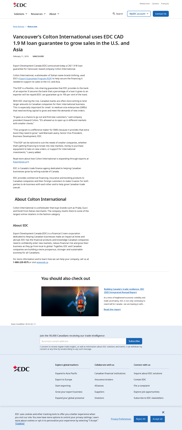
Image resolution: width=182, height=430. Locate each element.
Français (165, 3)
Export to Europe (63, 379)
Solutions (19, 13)
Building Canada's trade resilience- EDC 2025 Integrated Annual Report (124, 291)
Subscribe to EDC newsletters (148, 397)
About (52, 13)
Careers (155, 3)
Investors (99, 397)
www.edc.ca (42, 262)
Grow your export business (68, 391)
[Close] (163, 412)
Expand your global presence (69, 397)
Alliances (99, 385)
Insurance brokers (104, 379)
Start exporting (62, 385)
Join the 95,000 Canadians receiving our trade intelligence (72, 335)
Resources (37, 13)
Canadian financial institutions (110, 373)
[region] (91, 418)
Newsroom (145, 3)
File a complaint (142, 385)
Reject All (141, 418)
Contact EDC (140, 379)
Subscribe (134, 341)
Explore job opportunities (146, 391)
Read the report (112, 309)
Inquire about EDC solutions (148, 373)
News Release (18, 26)
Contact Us (160, 13)
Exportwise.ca (20, 161)
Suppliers (99, 391)
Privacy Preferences (121, 418)
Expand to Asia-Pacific (66, 373)
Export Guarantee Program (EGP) (35, 78)
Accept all (158, 418)
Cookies (20, 423)
